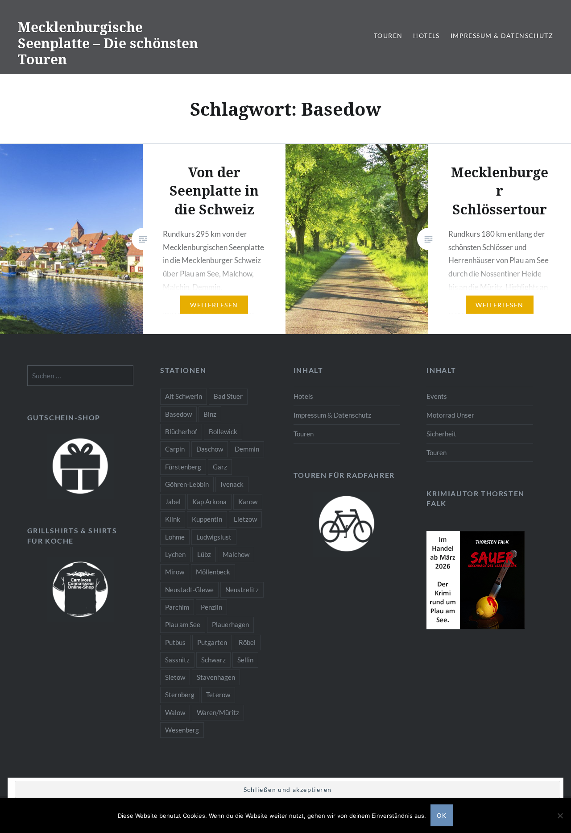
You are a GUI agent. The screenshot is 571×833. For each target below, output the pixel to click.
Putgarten (212, 642)
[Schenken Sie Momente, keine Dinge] (80, 466)
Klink (172, 519)
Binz (209, 414)
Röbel (247, 642)
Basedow (178, 414)
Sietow (175, 677)
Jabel (173, 502)
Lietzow (245, 519)
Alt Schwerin (183, 396)
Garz (220, 467)
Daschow (209, 449)
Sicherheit (441, 434)
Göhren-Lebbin (187, 484)
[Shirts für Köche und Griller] (80, 589)
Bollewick (223, 431)
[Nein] (559, 815)
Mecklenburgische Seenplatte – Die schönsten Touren (108, 43)
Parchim (177, 607)
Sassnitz (177, 660)
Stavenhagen (216, 677)
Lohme (175, 537)
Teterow (218, 695)
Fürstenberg (183, 467)
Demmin (247, 449)
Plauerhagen (230, 624)
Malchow (236, 554)
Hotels (426, 35)
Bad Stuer (228, 396)
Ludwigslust (214, 537)
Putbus (175, 642)
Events (436, 396)
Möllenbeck (213, 572)
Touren (388, 35)
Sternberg (179, 695)
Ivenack (232, 484)
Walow (175, 712)
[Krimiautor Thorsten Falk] (475, 627)
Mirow (174, 572)
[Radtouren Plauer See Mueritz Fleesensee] (347, 524)
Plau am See (182, 624)
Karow (247, 502)
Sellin (245, 660)
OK (442, 815)
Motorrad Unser (450, 415)
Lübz (204, 554)
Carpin (175, 449)
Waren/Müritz (218, 712)
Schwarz (213, 660)
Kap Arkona (209, 502)
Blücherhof (181, 431)
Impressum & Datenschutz (502, 35)
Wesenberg (182, 730)
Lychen (175, 554)
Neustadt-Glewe (189, 590)
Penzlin (211, 607)
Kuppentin (207, 519)
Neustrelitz (242, 590)
